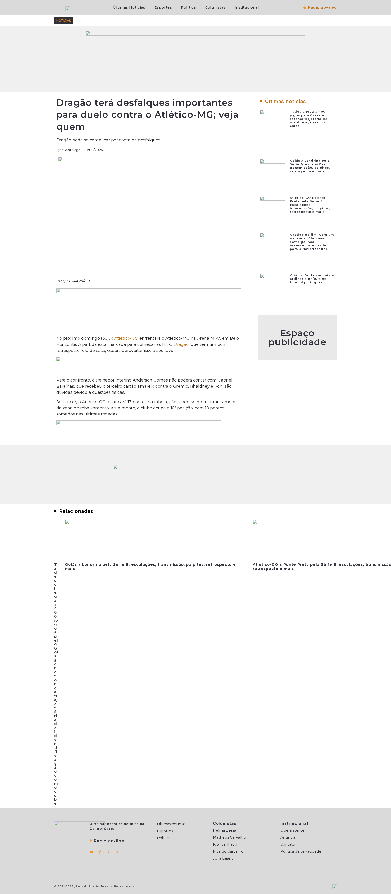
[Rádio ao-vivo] (304, 7)
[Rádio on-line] (91, 840)
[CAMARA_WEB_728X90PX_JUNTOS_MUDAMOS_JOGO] (195, 467)
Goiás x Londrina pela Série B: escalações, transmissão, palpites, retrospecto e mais (310, 166)
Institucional (247, 7)
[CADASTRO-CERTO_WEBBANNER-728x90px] (138, 423)
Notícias (63, 21)
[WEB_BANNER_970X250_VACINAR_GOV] (195, 34)
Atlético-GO (126, 338)
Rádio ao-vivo (322, 7)
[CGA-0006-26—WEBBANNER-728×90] (138, 360)
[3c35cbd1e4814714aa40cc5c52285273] (148, 291)
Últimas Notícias (129, 7)
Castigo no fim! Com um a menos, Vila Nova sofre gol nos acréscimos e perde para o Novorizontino (312, 241)
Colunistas (215, 7)
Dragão (181, 344)
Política (188, 7)
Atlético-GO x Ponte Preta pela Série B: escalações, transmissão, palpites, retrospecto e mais (310, 204)
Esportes (163, 7)
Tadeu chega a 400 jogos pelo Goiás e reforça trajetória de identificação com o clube (308, 118)
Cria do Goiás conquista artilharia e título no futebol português (312, 278)
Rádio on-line (109, 841)
